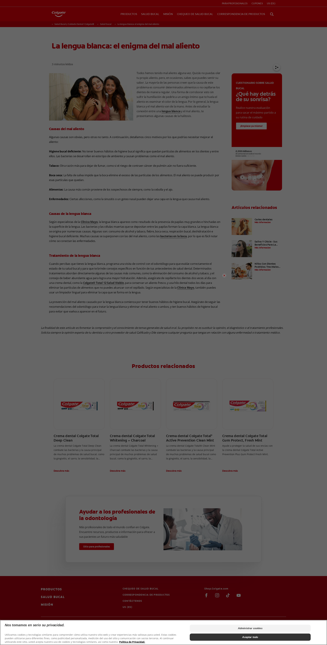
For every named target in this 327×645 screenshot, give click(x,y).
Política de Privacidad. (132, 641)
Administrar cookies (250, 628)
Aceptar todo (250, 637)
